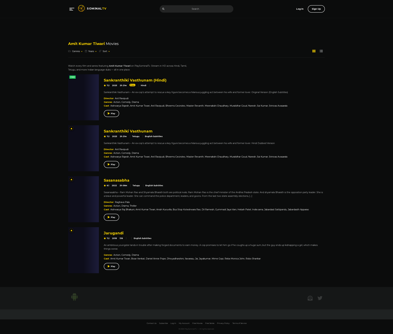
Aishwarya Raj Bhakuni (122, 209)
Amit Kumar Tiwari (140, 105)
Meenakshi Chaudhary (217, 105)
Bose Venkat (138, 258)
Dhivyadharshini (175, 258)
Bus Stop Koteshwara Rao (187, 209)
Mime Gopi (218, 258)
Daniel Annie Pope (156, 258)
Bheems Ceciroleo (175, 105)
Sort (105, 51)
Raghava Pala (122, 202)
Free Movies (197, 323)
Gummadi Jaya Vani (225, 209)
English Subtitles (154, 136)
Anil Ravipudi (121, 98)
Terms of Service (239, 323)
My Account (184, 323)
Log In (173, 323)
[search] (163, 9)
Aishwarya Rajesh (119, 105)
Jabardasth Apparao (298, 209)
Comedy (126, 102)
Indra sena (257, 209)
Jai (196, 258)
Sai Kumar (262, 105)
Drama (135, 102)
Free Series (209, 323)
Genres (76, 51)
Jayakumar (205, 258)
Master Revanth (195, 105)
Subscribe (163, 323)
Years (91, 51)
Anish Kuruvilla (164, 209)
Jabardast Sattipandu (275, 209)
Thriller (133, 205)
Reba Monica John (235, 258)
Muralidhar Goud (238, 105)
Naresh (252, 105)
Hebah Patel (244, 209)
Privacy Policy (223, 323)
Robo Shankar (253, 258)
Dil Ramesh (208, 209)
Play (113, 113)
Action (116, 102)
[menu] (72, 9)
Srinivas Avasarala (278, 105)
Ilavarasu (189, 258)
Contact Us (151, 323)
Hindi (143, 85)
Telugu (135, 136)
